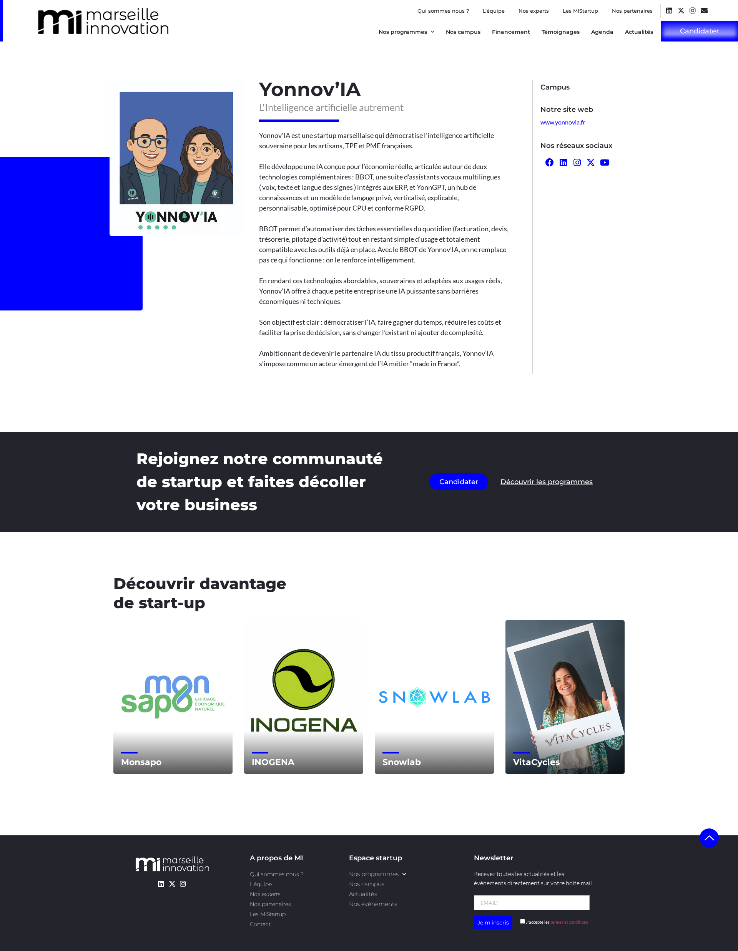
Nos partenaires (632, 11)
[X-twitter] (681, 10)
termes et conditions (569, 921)
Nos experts (534, 11)
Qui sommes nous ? (443, 11)
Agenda (602, 31)
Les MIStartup (580, 11)
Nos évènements (373, 904)
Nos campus (463, 31)
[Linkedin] (669, 10)
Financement (511, 31)
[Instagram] (692, 10)
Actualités (639, 31)
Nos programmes (403, 31)
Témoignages (561, 31)
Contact (260, 924)
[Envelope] (704, 10)
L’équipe (494, 11)
